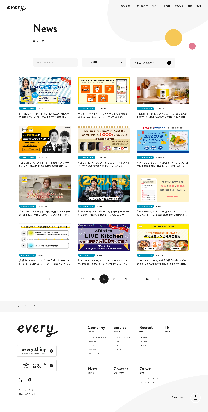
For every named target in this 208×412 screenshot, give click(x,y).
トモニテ (118, 346)
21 (125, 279)
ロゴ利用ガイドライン (149, 379)
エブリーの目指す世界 (97, 337)
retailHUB (118, 341)
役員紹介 (92, 350)
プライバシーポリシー (26, 390)
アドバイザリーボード (149, 383)
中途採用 (144, 337)
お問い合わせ (194, 5)
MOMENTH (119, 350)
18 (93, 279)
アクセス (92, 346)
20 (114, 279)
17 (82, 279)
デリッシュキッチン (122, 337)
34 (147, 279)
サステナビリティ (96, 354)
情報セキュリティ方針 (26, 394)
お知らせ (179, 5)
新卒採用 (144, 341)
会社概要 (92, 341)
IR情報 (167, 5)
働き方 (143, 346)
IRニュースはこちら (144, 63)
